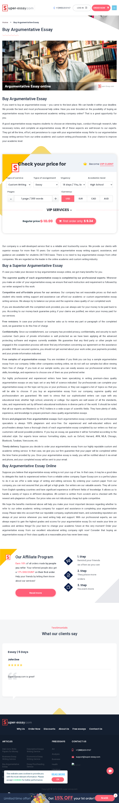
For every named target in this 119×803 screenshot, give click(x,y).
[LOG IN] (82, 8)
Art (53, 749)
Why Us (21, 728)
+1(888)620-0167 (63, 8)
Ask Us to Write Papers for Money (10, 750)
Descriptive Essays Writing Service (35, 750)
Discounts (49, 728)
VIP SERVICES (60, 209)
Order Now (34, 728)
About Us (64, 728)
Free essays (79, 728)
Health (55, 764)
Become (101, 164)
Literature (56, 769)
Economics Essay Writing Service (35, 757)
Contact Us (95, 728)
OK (57, 779)
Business (56, 759)
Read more (58, 774)
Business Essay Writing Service (9, 757)
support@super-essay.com (88, 757)
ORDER (99, 8)
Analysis (56, 754)
